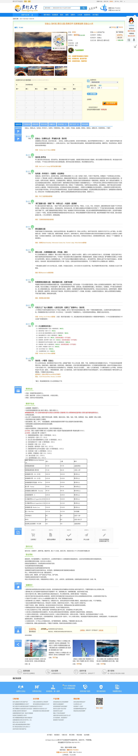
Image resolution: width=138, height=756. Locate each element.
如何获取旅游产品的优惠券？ (60, 706)
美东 (61, 15)
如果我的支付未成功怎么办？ (40, 708)
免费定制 (104, 109)
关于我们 (95, 15)
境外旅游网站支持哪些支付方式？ (41, 704)
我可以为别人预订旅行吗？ (19, 722)
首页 (40, 14)
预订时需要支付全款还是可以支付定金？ (23, 708)
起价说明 (82, 35)
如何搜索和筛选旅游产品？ (80, 708)
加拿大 (73, 15)
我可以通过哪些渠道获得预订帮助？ (22, 724)
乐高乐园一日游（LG (43, 344)
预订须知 (71, 735)
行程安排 (27, 124)
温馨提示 (52, 124)
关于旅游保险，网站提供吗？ (60, 717)
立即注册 (101, 630)
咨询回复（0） (62, 124)
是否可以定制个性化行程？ (60, 708)
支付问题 (36, 699)
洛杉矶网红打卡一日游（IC (45, 335)
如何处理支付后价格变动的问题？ (41, 711)
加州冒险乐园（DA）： (44, 351)
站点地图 (86, 735)
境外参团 (47, 15)
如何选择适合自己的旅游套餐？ (61, 702)
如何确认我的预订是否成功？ (20, 711)
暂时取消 (55, 328)
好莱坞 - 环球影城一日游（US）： (46, 346)
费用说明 (35, 124)
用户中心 (117, 1)
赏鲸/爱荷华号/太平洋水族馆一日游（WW (48, 342)
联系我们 (57, 735)
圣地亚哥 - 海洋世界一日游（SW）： (47, 340)
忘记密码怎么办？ (78, 704)
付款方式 (64, 735)
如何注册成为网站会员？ (80, 702)
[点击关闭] (135, 16)
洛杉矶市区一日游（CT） (44, 331)
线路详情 (31, 18)
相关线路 (85, 124)
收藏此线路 (120, 40)
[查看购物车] (135, 46)
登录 (25, 1)
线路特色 (18, 124)
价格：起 (35, 661)
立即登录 (82, 630)
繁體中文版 (99, 1)
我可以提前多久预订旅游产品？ (20, 702)
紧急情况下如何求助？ (58, 720)
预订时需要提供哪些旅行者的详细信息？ (23, 717)
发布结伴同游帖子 (93, 107)
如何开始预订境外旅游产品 (19, 729)
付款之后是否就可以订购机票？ (41, 702)
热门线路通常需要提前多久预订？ (21, 704)
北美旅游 (55, 15)
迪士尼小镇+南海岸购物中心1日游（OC (48, 333)
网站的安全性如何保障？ (80, 711)
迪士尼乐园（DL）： (44, 349)
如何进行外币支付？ (38, 706)
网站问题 (77, 699)
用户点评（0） (75, 124)
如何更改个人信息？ (79, 706)
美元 (121, 1)
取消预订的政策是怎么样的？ (20, 715)
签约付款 (44, 124)
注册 (29, 1)
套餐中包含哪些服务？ (58, 704)
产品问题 (56, 699)
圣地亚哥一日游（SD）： (44, 337)
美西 (66, 15)
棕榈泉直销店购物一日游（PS (45, 328)
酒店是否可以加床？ (58, 711)
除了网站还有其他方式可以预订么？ (22, 726)
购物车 (111, 1)
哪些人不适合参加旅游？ (59, 713)
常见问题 (79, 735)
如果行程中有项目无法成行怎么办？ (62, 715)
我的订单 (106, 1)
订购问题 (16, 699)
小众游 (79, 15)
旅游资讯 (87, 15)
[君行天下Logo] (27, 11)
